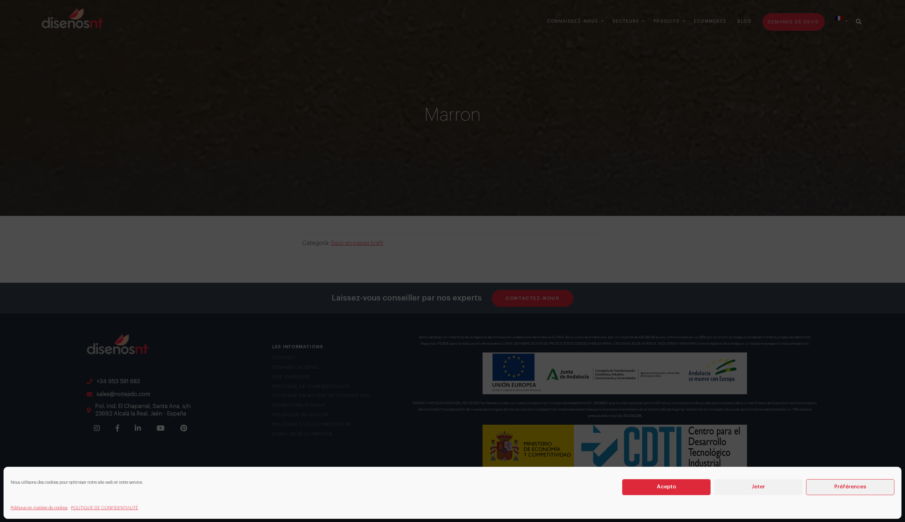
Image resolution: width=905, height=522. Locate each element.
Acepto (666, 486)
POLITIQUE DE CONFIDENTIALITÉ (104, 508)
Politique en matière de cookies (39, 508)
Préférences (850, 486)
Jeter (758, 486)
